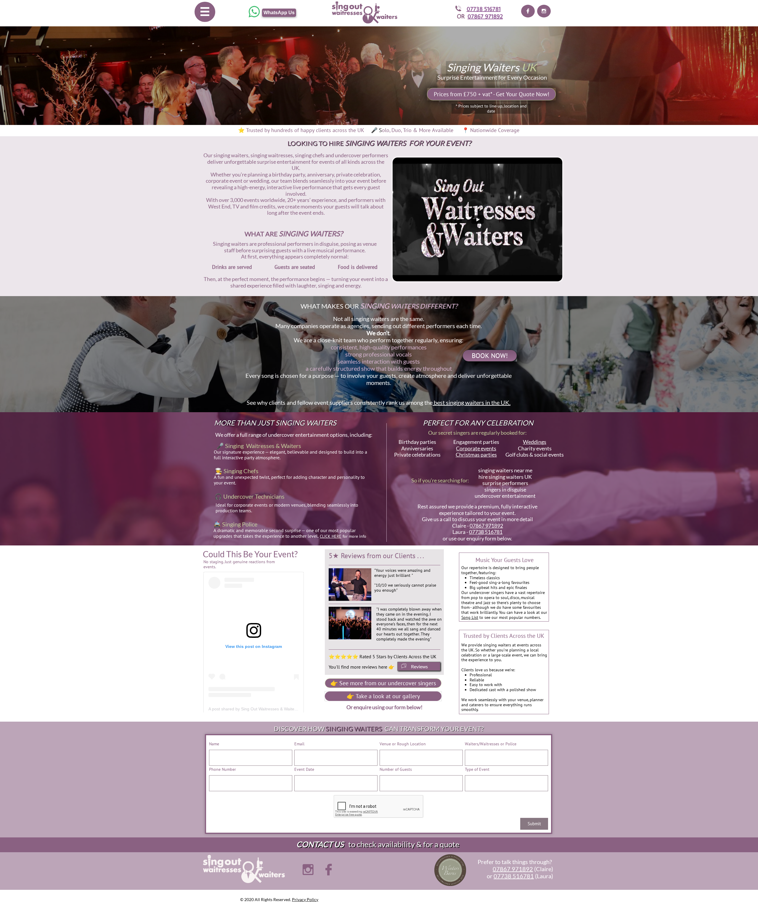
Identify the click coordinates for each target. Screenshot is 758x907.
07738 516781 (484, 8)
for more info (343, 536)
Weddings (534, 442)
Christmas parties (476, 454)
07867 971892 (485, 16)
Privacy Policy (305, 899)
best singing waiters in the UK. (471, 402)
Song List (469, 617)
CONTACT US (320, 844)
